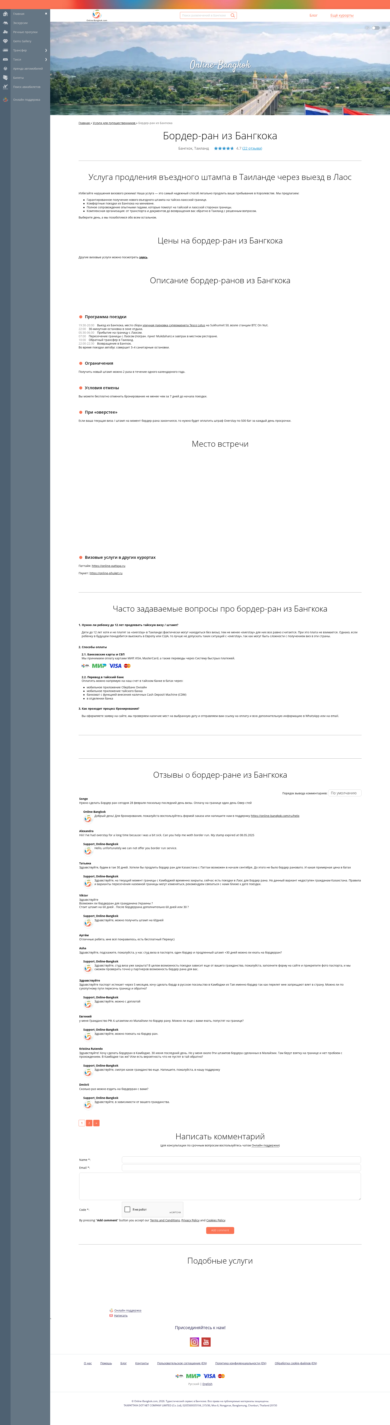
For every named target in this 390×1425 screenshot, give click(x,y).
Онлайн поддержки (265, 1145)
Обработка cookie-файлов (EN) (296, 1363)
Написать (121, 1315)
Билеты (18, 78)
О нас (88, 1363)
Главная (18, 14)
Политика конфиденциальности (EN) (240, 1363)
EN (384, 28)
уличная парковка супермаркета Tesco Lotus (174, 325)
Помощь (106, 1363)
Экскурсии (20, 23)
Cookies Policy (215, 1220)
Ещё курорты (342, 15)
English (207, 1384)
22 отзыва (252, 148)
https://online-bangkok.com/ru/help (275, 816)
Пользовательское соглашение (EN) (182, 1363)
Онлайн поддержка (26, 100)
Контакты (142, 1363)
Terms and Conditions (165, 1220)
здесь (143, 257)
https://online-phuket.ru (106, 573)
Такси (17, 59)
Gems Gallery (22, 41)
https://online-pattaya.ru (108, 566)
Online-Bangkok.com (97, 20)
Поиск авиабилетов (26, 87)
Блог (314, 15)
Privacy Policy (190, 1220)
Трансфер (20, 50)
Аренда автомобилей (28, 68)
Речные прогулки (25, 32)
